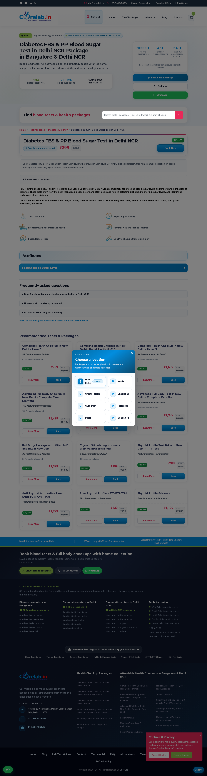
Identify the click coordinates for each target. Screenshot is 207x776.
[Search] (179, 115)
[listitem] (90, 381)
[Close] (132, 353)
